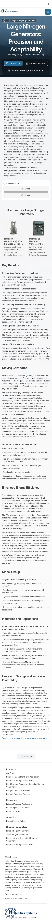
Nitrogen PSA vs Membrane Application (22, 777)
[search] (48, 4)
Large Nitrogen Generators (17, 831)
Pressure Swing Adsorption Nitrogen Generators (21, 839)
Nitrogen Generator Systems (18, 794)
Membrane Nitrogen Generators (19, 780)
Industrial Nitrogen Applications (19, 804)
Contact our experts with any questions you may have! (24, 738)
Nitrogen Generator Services (18, 790)
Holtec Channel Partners (16, 821)
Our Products (11, 773)
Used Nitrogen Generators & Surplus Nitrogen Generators (25, 785)
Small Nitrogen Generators (17, 834)
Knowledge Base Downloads (18, 808)
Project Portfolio (13, 811)
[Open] (48, 12)
